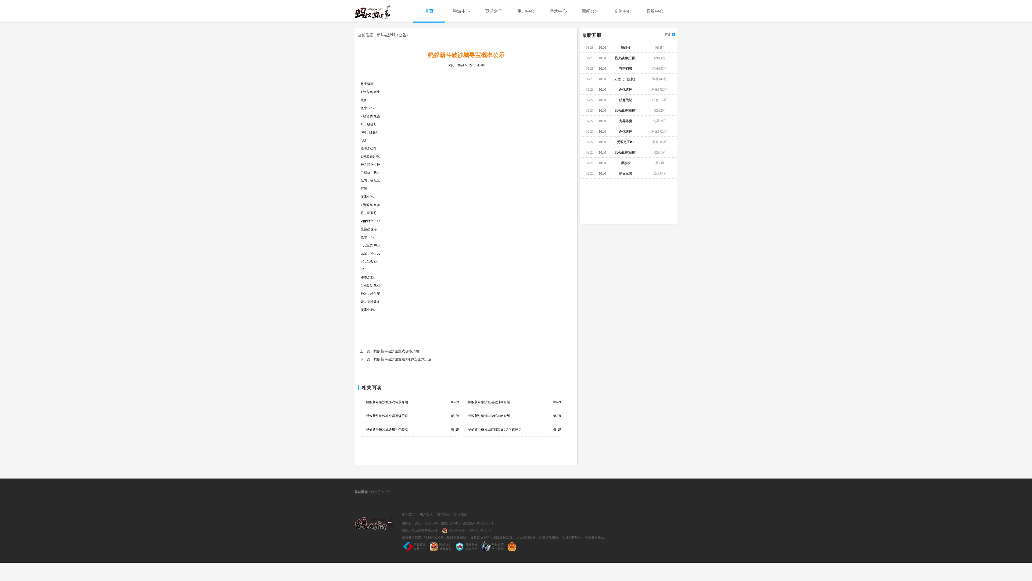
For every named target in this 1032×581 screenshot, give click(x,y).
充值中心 (622, 11)
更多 (668, 34)
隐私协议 (443, 514)
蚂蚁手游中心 (380, 492)
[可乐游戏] (379, 12)
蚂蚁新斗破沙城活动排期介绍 (489, 402)
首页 (429, 11)
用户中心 (526, 11)
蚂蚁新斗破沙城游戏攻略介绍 (396, 351)
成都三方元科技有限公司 (419, 530)
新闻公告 (590, 11)
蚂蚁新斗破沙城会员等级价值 (387, 416)
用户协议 (426, 514)
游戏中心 (558, 11)
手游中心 (461, 11)
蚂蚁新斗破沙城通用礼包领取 (387, 429)
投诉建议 (460, 514)
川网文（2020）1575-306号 (421, 523)
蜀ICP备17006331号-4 (478, 523)
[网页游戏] (374, 523)
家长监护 (408, 514)
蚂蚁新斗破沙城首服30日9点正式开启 (403, 359)
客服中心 (655, 11)
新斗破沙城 (386, 35)
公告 (402, 35)
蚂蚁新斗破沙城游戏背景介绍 (387, 402)
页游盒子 (493, 11)
